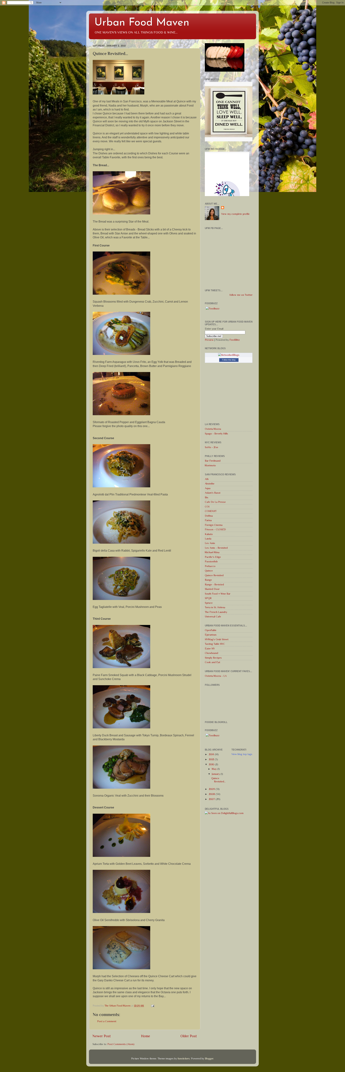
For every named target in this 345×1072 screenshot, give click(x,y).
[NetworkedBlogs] (228, 354)
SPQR (208, 598)
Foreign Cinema (213, 524)
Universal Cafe (213, 616)
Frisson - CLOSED (215, 529)
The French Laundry (216, 612)
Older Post (188, 1036)
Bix (206, 497)
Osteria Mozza (213, 428)
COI (207, 506)
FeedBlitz (234, 339)
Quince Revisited (214, 575)
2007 (212, 799)
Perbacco (210, 566)
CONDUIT (211, 511)
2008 (212, 794)
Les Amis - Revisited (216, 547)
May (214, 768)
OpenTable (210, 630)
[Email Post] (152, 1005)
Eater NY (210, 648)
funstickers (184, 1058)
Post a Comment (106, 1021)
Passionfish (211, 561)
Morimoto (210, 465)
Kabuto (209, 534)
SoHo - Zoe (211, 447)
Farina (208, 520)
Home (145, 1036)
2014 (212, 754)
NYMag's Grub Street (216, 639)
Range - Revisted (214, 584)
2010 (212, 764)
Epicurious (211, 634)
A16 (207, 479)
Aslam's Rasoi (212, 492)
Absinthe (209, 483)
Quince (209, 570)
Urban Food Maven (141, 22)
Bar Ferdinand (212, 460)
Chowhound (211, 653)
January (216, 773)
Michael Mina (212, 552)
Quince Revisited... (218, 780)
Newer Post (102, 1036)
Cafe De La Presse (215, 501)
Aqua (207, 488)
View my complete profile (235, 213)
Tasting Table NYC (215, 643)
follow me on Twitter (240, 294)
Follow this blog (228, 360)
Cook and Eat (212, 662)
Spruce (209, 602)
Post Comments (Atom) (120, 1044)
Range (208, 579)
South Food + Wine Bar (217, 593)
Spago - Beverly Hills (216, 433)
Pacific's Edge (213, 557)
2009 (212, 789)
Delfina (209, 515)
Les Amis (210, 543)
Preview (209, 339)
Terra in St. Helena (215, 607)
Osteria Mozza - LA (216, 675)
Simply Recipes (213, 657)
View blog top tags (241, 754)
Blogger (209, 1058)
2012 (212, 759)
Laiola (208, 538)
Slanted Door (212, 589)
